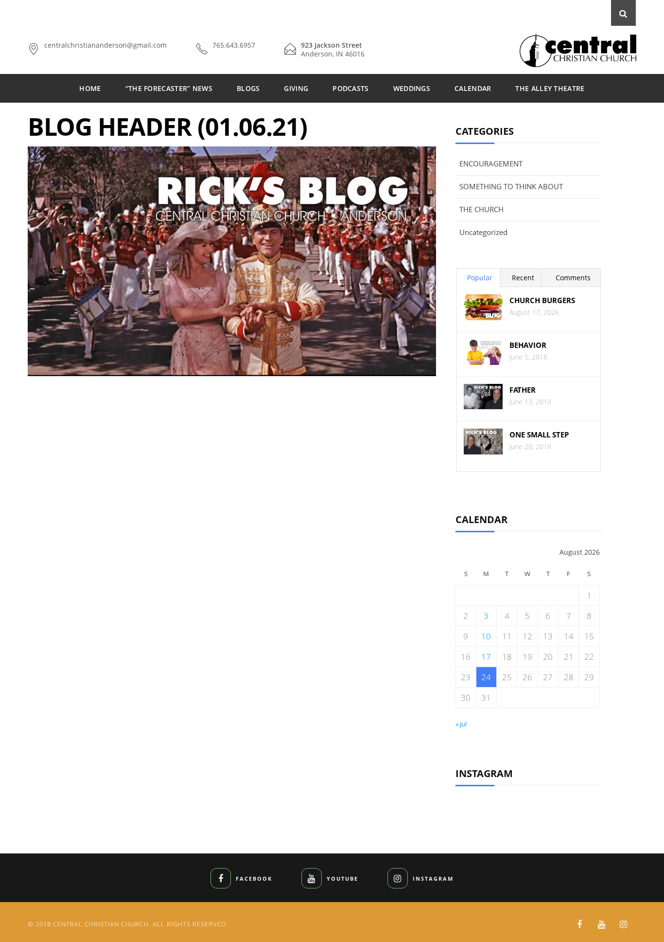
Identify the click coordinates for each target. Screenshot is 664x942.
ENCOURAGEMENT (491, 163)
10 (486, 636)
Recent (523, 277)
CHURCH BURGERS (542, 300)
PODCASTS (350, 88)
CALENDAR (472, 88)
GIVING (296, 88)
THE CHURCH (481, 209)
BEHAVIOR (527, 345)
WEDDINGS (411, 88)
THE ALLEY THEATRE (549, 88)
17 (486, 656)
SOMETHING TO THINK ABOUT (511, 186)
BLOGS (248, 88)
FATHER (522, 390)
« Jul (461, 724)
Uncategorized (483, 232)
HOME (90, 88)
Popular (479, 277)
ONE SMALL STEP (539, 435)
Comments (573, 277)
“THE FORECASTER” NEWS (168, 88)
